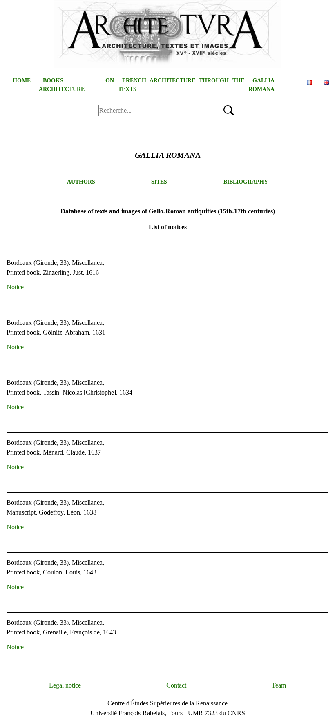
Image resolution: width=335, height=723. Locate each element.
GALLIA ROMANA (261, 85)
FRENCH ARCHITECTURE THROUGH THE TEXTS (181, 85)
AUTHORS (81, 182)
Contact (176, 685)
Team (279, 685)
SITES (159, 182)
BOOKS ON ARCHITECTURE (76, 85)
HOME (22, 81)
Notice (15, 287)
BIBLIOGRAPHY (245, 182)
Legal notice (65, 685)
